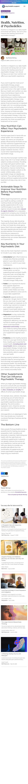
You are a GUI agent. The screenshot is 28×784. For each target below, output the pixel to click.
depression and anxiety (11, 326)
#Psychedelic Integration (8, 13)
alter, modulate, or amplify (12, 390)
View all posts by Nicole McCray (17, 494)
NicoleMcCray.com (20, 492)
